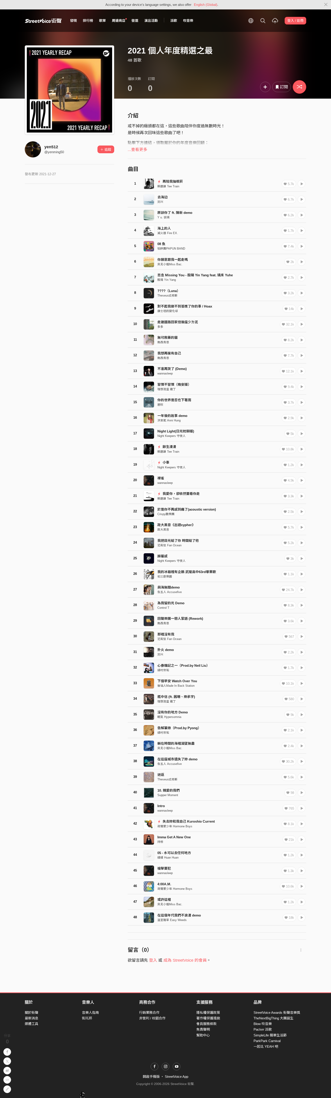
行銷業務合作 (149, 1012)
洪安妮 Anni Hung (169, 420)
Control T (163, 607)
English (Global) (205, 5)
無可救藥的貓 (167, 337)
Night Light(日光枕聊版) (175, 431)
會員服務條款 (206, 1024)
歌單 (102, 20)
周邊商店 (118, 20)
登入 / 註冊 (295, 20)
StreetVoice (43, 20)
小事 (165, 462)
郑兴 (160, 202)
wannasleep (165, 373)
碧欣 (160, 404)
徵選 (134, 20)
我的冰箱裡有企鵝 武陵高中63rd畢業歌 (186, 572)
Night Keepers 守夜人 (171, 436)
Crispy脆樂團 (166, 514)
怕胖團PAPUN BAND (171, 248)
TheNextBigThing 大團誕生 (273, 1018)
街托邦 (87, 1018)
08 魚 (161, 244)
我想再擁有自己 (169, 353)
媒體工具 (31, 1024)
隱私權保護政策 (208, 1012)
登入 (153, 960)
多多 (160, 326)
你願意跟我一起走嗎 (172, 259)
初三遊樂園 (164, 576)
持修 (160, 841)
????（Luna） (168, 291)
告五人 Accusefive (169, 592)
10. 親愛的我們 (168, 790)
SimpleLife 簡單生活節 (270, 1035)
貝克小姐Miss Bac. (169, 264)
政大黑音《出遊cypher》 (176, 525)
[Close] (326, 4)
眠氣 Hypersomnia (169, 717)
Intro (161, 806)
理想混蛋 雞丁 (166, 389)
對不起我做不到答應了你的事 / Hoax (184, 306)
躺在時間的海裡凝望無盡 (176, 743)
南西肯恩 (163, 342)
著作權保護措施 (208, 1018)
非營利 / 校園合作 (152, 1018)
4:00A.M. (164, 884)
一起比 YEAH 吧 (266, 1046)
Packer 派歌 (263, 1029)
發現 (73, 20)
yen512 (51, 147)
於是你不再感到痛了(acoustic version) (186, 509)
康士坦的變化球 (167, 311)
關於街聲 (31, 1012)
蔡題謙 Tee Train (168, 186)
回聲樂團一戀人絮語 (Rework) (180, 618)
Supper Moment (167, 795)
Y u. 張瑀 (163, 217)
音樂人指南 (90, 1012)
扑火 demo (165, 650)
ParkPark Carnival (267, 1041)
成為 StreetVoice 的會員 (185, 960)
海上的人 (164, 228)
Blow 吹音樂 (263, 1024)
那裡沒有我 (165, 634)
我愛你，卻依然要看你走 (181, 494)
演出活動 (151, 20)
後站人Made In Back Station (176, 685)
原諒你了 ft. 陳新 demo (174, 213)
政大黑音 (163, 529)
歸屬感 (162, 556)
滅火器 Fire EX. (167, 233)
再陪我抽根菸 (172, 181)
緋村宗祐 (163, 670)
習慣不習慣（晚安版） (174, 384)
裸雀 (160, 478)
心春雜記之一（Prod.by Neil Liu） (183, 665)
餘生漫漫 (169, 447)
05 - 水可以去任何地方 (174, 853)
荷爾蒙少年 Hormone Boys (174, 826)
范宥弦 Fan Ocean (169, 545)
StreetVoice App (176, 1076)
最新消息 (31, 1018)
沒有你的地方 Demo (172, 712)
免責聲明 (203, 1029)
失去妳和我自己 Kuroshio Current (188, 821)
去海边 (162, 197)
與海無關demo (168, 587)
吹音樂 (188, 20)
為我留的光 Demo (170, 603)
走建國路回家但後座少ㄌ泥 (177, 322)
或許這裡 (164, 899)
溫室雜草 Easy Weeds (172, 920)
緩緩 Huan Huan (168, 857)
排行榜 (88, 20)
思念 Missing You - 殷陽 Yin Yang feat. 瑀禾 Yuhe (195, 275)
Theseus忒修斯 (167, 295)
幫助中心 (203, 1035)
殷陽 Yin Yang (166, 279)
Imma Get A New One (174, 837)
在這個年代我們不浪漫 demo (179, 915)
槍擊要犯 (164, 868)
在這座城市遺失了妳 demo (177, 759)
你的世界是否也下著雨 (174, 400)
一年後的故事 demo (172, 416)
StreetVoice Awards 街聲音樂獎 (277, 1012)
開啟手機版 (151, 1076)
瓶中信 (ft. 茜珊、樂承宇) (176, 697)
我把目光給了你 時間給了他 (178, 540)
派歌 (173, 20)
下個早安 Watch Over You (177, 681)
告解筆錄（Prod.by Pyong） (179, 728)
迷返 (160, 775)
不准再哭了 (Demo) (172, 369)
